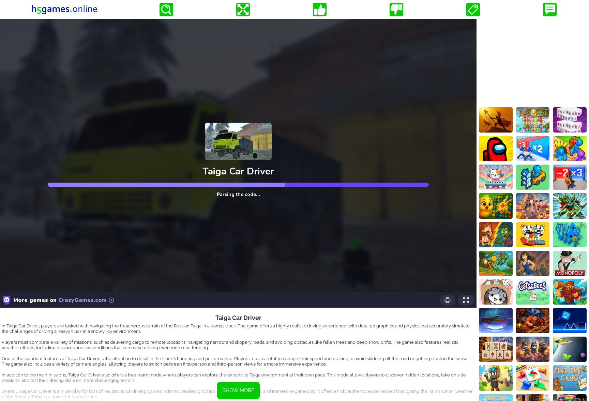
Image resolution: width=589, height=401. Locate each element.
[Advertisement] (533, 61)
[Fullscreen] (243, 9)
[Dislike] (396, 9)
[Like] (320, 9)
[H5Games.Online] (64, 9)
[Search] (166, 9)
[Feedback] (550, 9)
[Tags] (473, 9)
